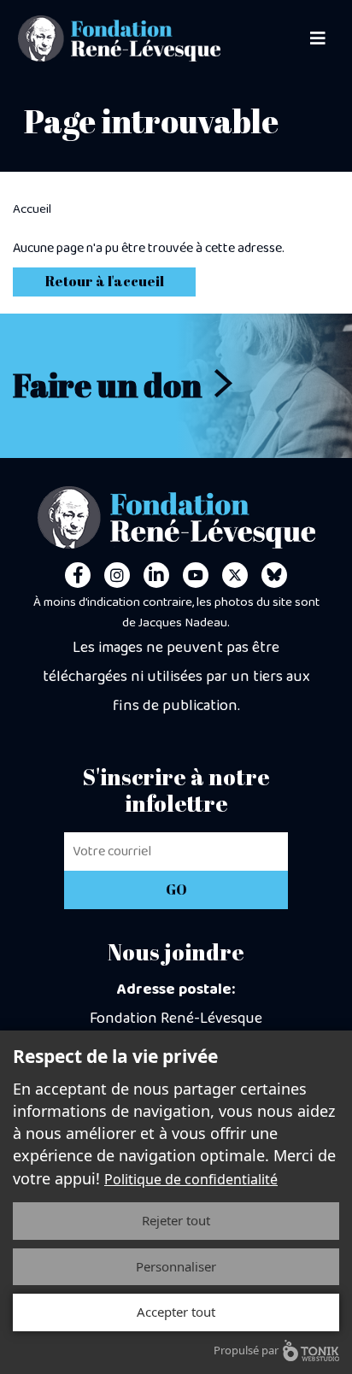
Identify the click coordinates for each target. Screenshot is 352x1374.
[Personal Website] (274, 575)
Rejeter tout (176, 1220)
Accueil (32, 209)
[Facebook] (78, 575)
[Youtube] (195, 575)
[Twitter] (235, 575)
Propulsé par (246, 1350)
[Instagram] (117, 575)
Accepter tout (176, 1311)
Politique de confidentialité (191, 1179)
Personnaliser (176, 1266)
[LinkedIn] (156, 575)
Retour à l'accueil (104, 281)
